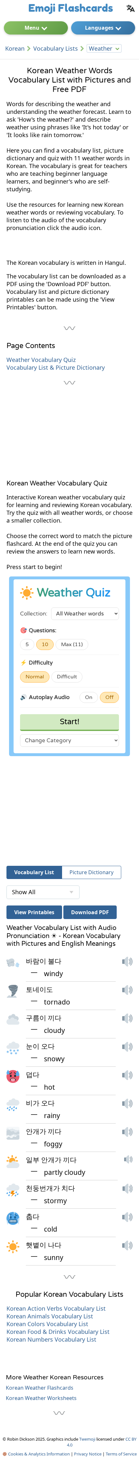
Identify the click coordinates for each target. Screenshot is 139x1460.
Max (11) (72, 644)
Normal (35, 677)
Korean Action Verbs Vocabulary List (56, 1308)
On (88, 697)
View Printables (34, 912)
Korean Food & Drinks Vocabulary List (58, 1331)
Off (109, 697)
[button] (127, 967)
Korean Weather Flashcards (39, 1387)
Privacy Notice (88, 1454)
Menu (32, 27)
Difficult (67, 677)
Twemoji (87, 1439)
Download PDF (90, 912)
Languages (99, 27)
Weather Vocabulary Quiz (41, 360)
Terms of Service (121, 1454)
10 (45, 644)
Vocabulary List (34, 872)
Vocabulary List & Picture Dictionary (55, 367)
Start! (70, 721)
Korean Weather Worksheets (41, 1398)
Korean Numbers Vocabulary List (51, 1339)
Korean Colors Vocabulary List (47, 1324)
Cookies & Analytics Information (38, 1454)
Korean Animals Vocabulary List (49, 1316)
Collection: (33, 613)
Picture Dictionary (91, 872)
